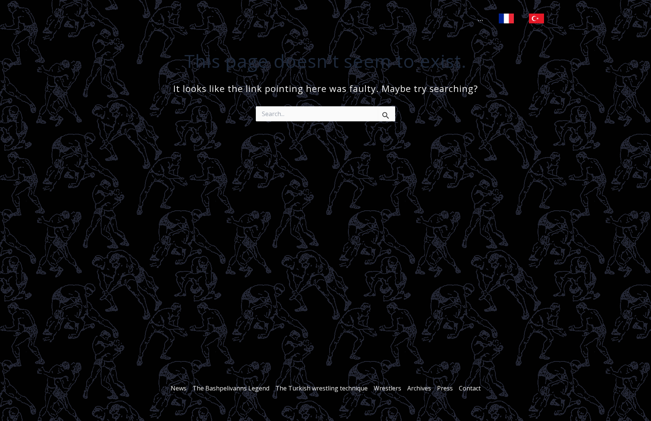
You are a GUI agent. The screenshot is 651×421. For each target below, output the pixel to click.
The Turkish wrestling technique (321, 388)
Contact (470, 388)
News (178, 388)
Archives (419, 388)
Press (445, 388)
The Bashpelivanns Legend (231, 388)
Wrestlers (387, 388)
